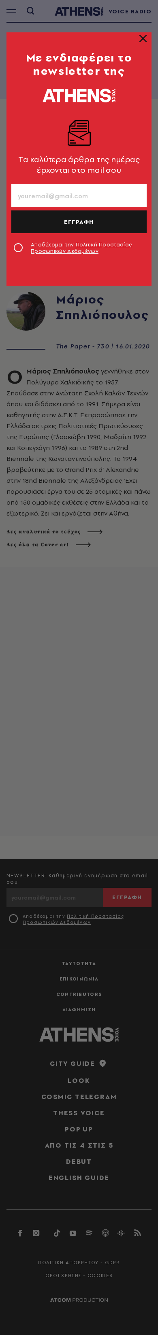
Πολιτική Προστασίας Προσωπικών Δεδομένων (81, 248)
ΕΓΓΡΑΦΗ (79, 221)
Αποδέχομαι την (81, 247)
